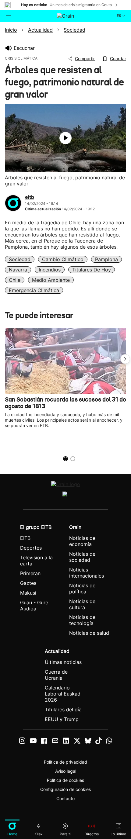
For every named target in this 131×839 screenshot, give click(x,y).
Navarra (18, 270)
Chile (14, 280)
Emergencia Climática (34, 290)
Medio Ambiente (51, 280)
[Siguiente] (117, 5)
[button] (125, 359)
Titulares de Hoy (91, 270)
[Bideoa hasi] (65, 138)
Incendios (50, 270)
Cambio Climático (62, 259)
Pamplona (106, 259)
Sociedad (19, 259)
